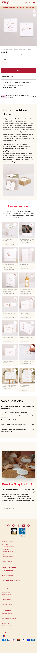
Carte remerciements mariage (11, 580)
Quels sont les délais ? (9, 420)
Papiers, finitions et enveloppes (11, 597)
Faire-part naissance (8, 573)
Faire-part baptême (7, 575)
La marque (5, 544)
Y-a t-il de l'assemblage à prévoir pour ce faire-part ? (16, 407)
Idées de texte (6, 594)
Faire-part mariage (7, 570)
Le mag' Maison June (8, 546)
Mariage (10, 49)
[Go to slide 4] (35, 96)
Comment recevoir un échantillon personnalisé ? (13, 431)
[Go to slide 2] (32, 96)
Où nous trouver (6, 559)
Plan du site (5, 623)
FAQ (3, 602)
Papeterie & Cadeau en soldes (10, 583)
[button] (31, 7)
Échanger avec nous (8, 604)
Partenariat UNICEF (7, 551)
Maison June (4, 49)
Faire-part (5, 578)
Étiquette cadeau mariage (20, 49)
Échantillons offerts (7, 592)
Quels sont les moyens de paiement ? (14, 425)
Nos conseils (5, 549)
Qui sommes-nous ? (7, 561)
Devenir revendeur (7, 556)
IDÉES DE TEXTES (10, 509)
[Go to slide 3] (33, 96)
